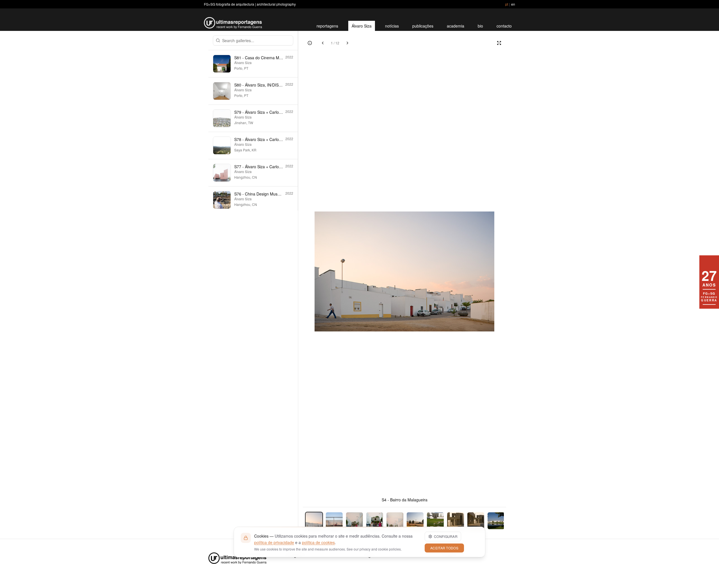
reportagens (327, 26)
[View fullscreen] (499, 42)
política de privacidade (274, 542)
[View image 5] (395, 521)
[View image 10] (496, 521)
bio (480, 26)
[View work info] (309, 42)
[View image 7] (435, 521)
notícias (392, 26)
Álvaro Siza (362, 26)
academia (455, 26)
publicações (422, 26)
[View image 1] (314, 521)
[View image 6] (415, 521)
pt (506, 4)
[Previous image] (322, 42)
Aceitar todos (444, 547)
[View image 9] (476, 521)
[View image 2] (334, 521)
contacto (504, 26)
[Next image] (347, 42)
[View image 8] (456, 521)
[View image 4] (375, 521)
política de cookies (318, 542)
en (513, 4)
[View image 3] (354, 521)
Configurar (446, 536)
